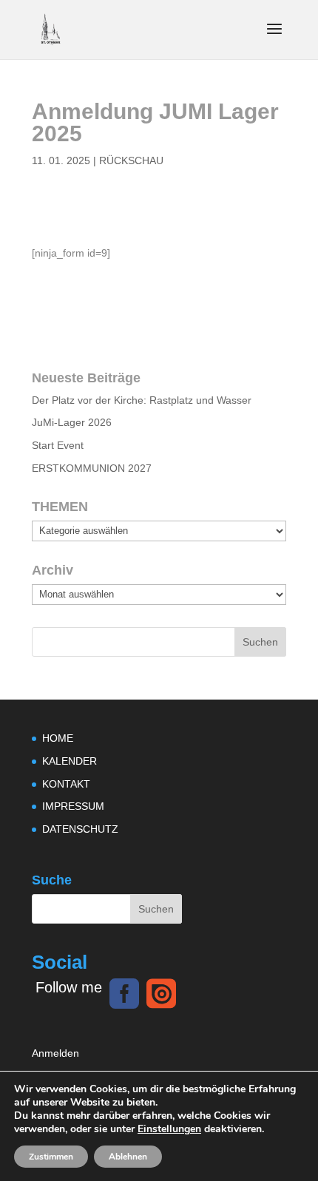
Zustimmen (51, 1157)
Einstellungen (169, 1129)
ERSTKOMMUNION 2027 (92, 468)
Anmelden (55, 1053)
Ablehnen (128, 1157)
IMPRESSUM (73, 806)
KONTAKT (66, 784)
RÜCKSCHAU (131, 160)
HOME (57, 738)
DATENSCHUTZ (80, 829)
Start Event (58, 445)
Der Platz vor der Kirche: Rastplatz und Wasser (141, 400)
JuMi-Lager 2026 (72, 422)
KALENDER (69, 761)
